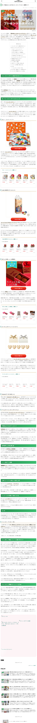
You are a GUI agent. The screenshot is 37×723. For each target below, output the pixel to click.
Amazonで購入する (18, 148)
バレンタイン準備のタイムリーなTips (18, 71)
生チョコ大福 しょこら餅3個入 (18, 52)
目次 (17, 43)
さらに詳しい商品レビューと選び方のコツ (19, 69)
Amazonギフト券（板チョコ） (18, 55)
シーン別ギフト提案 (15, 61)
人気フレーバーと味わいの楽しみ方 (18, 63)
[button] (34, 324)
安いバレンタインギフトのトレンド (18, 47)
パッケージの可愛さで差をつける (17, 64)
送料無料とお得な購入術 (16, 60)
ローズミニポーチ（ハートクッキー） (19, 53)
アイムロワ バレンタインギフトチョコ (19, 57)
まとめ (13, 66)
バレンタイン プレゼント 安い (18, 67)
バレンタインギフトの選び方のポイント (18, 46)
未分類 (3, 660)
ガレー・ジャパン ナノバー (17, 49)
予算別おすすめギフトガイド (17, 58)
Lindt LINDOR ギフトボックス (18, 50)
